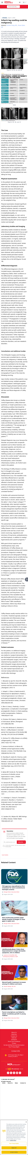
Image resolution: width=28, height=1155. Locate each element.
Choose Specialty (12, 6)
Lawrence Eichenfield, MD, (10, 955)
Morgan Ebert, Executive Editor (11, 892)
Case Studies (5, 855)
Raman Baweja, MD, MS (10, 986)
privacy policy (8, 846)
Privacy (14, 1043)
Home (3, 1083)
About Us (14, 1032)
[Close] (26, 1122)
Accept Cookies (14, 1152)
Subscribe (20, 842)
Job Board (14, 1039)
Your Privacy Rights (14, 1047)
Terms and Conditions (14, 1041)
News (16, 1083)
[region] (14, 1137)
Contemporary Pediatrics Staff (10, 956)
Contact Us (14, 1036)
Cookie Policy (13, 1140)
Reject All (14, 1148)
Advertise (14, 1034)
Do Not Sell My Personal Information (14, 1045)
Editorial (14, 1038)
